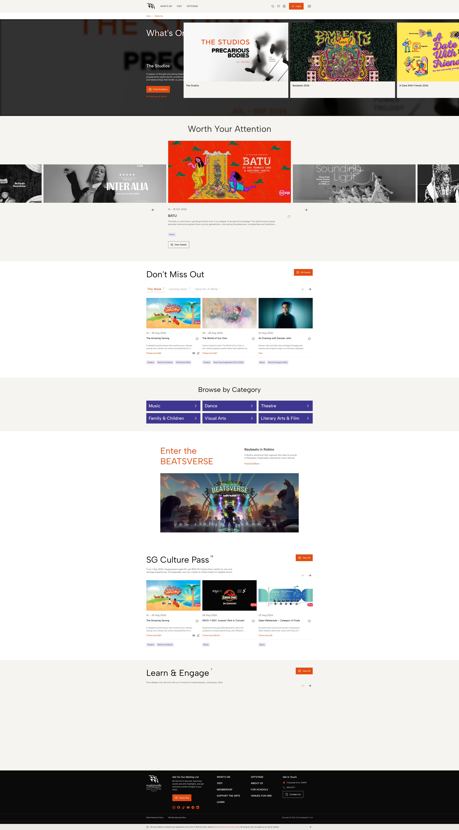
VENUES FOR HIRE (261, 795)
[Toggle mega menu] (309, 6)
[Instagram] (173, 807)
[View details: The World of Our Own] (229, 331)
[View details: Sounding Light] (354, 172)
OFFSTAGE (257, 777)
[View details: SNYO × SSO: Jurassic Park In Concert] (229, 613)
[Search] (272, 6)
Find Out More (251, 463)
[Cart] (284, 6)
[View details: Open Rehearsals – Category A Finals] (286, 613)
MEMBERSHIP (224, 789)
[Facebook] (178, 807)
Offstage (192, 6)
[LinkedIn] (197, 807)
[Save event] (197, 338)
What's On (166, 6)
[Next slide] (306, 210)
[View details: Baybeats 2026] (342, 60)
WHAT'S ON (223, 777)
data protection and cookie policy (227, 827)
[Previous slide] (153, 210)
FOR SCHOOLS (259, 789)
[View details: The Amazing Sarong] (173, 331)
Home (148, 16)
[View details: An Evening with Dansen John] (286, 331)
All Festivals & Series (156, 96)
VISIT (220, 783)
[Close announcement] (310, 827)
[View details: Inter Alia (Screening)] (105, 172)
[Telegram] (192, 807)
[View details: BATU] (229, 197)
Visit (179, 6)
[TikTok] (183, 807)
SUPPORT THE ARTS (228, 795)
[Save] (278, 6)
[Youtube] (188, 807)
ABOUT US (257, 783)
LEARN (220, 802)
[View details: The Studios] (236, 60)
